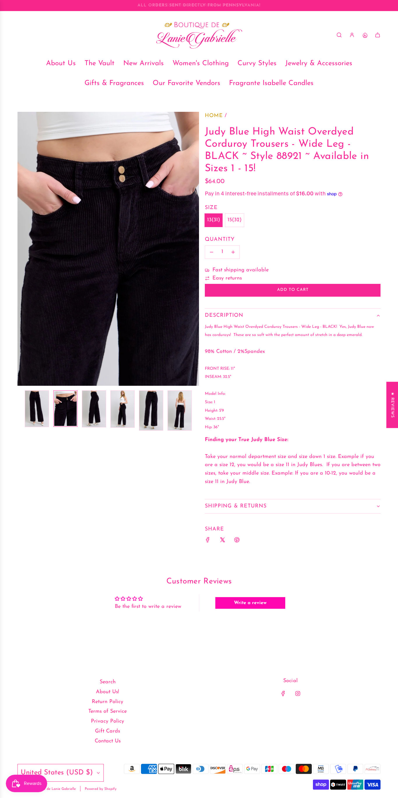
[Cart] (377, 35)
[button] (22, 249)
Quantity (220, 239)
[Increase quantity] (233, 252)
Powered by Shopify (101, 789)
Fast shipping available (240, 270)
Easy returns (227, 278)
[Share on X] (222, 541)
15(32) (235, 220)
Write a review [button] (250, 603)
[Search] (339, 35)
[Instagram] (297, 693)
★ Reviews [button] (392, 405)
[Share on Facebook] (207, 541)
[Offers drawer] (364, 35)
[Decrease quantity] (211, 252)
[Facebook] (283, 693)
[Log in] (352, 35)
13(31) (213, 220)
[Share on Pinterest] (236, 541)
